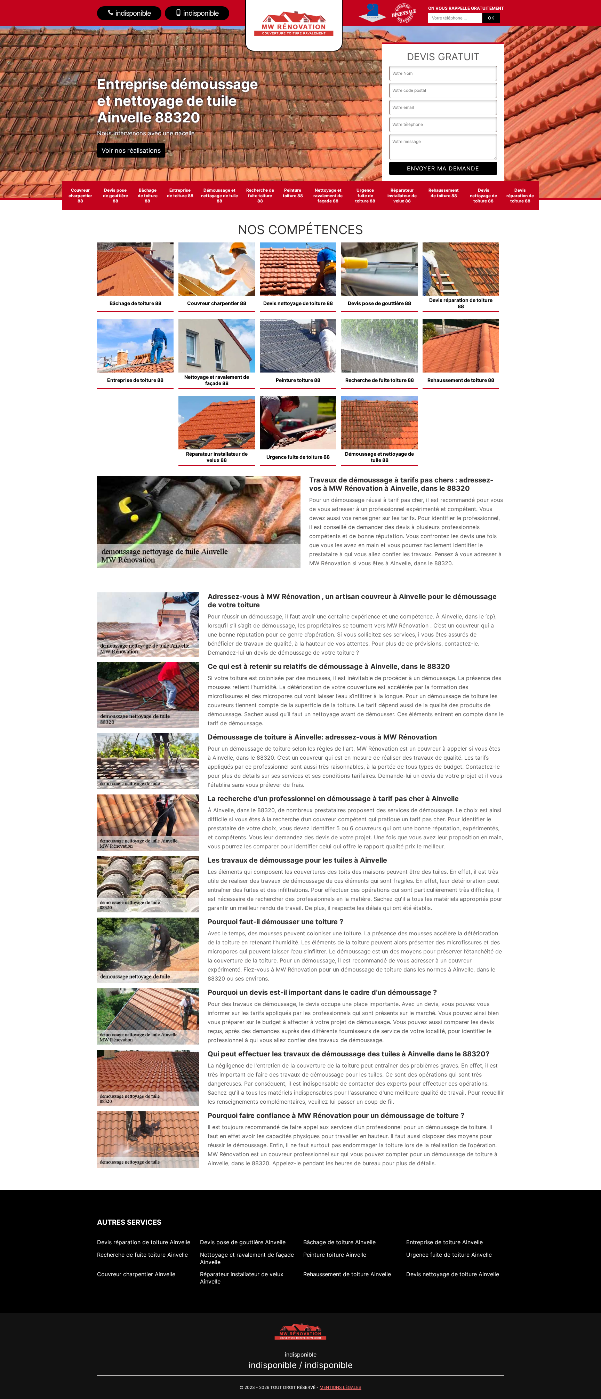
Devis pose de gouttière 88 (115, 195)
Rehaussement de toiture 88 (443, 192)
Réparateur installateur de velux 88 (402, 195)
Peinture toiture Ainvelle (334, 1254)
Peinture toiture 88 (293, 192)
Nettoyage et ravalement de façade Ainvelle (247, 1258)
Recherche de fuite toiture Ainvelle (142, 1254)
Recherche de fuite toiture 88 (260, 195)
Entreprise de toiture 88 (180, 192)
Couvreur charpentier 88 (80, 195)
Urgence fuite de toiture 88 (365, 195)
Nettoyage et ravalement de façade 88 (328, 195)
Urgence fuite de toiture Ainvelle (449, 1254)
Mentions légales (340, 1387)
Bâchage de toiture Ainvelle (339, 1242)
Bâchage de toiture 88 (148, 195)
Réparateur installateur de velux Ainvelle (241, 1278)
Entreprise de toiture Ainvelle (444, 1242)
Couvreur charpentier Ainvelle (136, 1274)
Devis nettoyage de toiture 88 (483, 195)
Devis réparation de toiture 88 (520, 195)
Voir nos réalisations (131, 150)
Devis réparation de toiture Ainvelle (143, 1242)
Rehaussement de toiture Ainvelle (347, 1274)
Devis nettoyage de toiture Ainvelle (452, 1274)
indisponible (132, 13)
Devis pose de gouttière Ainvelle (243, 1242)
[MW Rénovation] (300, 1330)
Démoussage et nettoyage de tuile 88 (219, 195)
